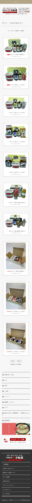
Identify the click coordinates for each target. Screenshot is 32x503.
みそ (5, 380)
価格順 (17, 30)
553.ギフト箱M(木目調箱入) (17, 271)
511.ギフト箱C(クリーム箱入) (17, 84)
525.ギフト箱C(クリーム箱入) (17, 172)
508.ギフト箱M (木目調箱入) (17, 54)
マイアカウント (7, 489)
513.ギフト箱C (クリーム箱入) (17, 112)
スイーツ (7, 396)
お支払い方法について (8, 468)
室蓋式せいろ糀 (9, 375)
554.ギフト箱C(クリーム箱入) (17, 311)
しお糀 (6, 391)
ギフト (6, 407)
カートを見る (6, 493)
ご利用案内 (6, 464)
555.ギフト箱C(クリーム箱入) (17, 351)
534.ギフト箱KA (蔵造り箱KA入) (17, 202)
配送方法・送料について (9, 472)
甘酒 (5, 385)
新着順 (22, 30)
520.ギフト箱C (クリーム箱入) (17, 141)
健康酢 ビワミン (9, 402)
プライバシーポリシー (8, 485)
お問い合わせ (6, 481)
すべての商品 (6, 477)
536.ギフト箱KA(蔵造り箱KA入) (17, 231)
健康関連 (7, 420)
